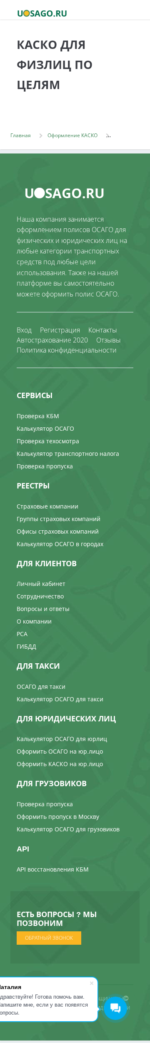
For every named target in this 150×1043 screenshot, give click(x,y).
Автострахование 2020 (52, 340)
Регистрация (60, 330)
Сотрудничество (40, 596)
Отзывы (108, 340)
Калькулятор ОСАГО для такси (60, 699)
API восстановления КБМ (53, 869)
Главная (20, 135)
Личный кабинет (41, 584)
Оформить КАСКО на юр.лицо (60, 764)
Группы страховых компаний (58, 519)
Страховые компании (47, 506)
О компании (34, 621)
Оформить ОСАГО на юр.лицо (60, 751)
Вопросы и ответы (43, 609)
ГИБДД (26, 646)
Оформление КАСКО (73, 135)
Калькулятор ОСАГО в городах (60, 544)
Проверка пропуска (45, 466)
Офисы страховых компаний (58, 531)
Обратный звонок (49, 937)
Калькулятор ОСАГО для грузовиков (68, 829)
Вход (24, 330)
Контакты (102, 330)
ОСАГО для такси (41, 686)
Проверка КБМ (38, 416)
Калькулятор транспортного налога (68, 454)
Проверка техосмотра (48, 441)
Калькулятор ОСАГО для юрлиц (62, 739)
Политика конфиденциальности (67, 350)
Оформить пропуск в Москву (58, 817)
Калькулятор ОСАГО (45, 428)
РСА (22, 634)
